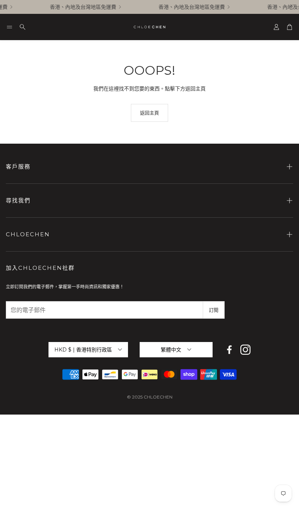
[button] (9, 27)
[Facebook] (229, 350)
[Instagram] (245, 350)
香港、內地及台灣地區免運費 (81, 6)
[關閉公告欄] (291, 5)
